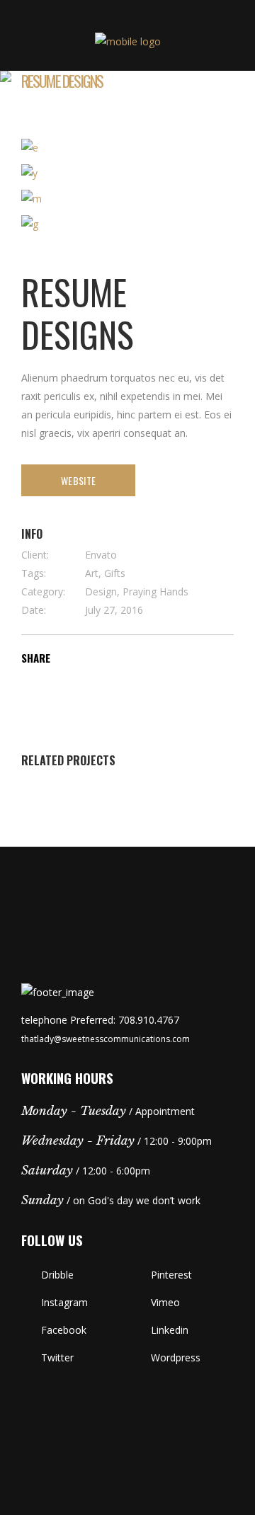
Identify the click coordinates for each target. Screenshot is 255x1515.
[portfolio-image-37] (127, 148)
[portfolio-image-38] (127, 173)
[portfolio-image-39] (127, 199)
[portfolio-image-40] (127, 224)
